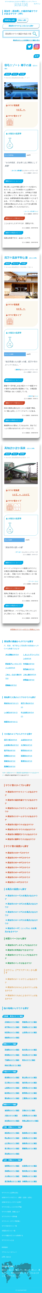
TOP (3, 772)
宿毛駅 (22, 74)
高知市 (15, 454)
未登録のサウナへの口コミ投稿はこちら (25, 629)
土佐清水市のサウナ (11, 745)
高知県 (8, 74)
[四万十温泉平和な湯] (21, 297)
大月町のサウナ (26, 745)
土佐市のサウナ (26, 740)
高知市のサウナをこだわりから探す (21, 26)
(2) (11, 712)
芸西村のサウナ (26, 756)
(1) (11, 722)
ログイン (37, 4)
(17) (11, 703)
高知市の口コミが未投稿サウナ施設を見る (26, 40)
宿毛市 (15, 74)
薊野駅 (22, 454)
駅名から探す (22, 20)
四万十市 (15, 263)
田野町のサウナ (10, 756)
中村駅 (23, 263)
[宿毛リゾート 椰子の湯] (21, 98)
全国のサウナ (11, 772)
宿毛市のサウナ (26, 750)
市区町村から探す (10, 20)
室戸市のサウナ (10, 750)
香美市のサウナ (26, 761)
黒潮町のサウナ (10, 766)
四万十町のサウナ (10, 740)
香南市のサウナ (10, 761)
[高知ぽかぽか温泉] (21, 482)
